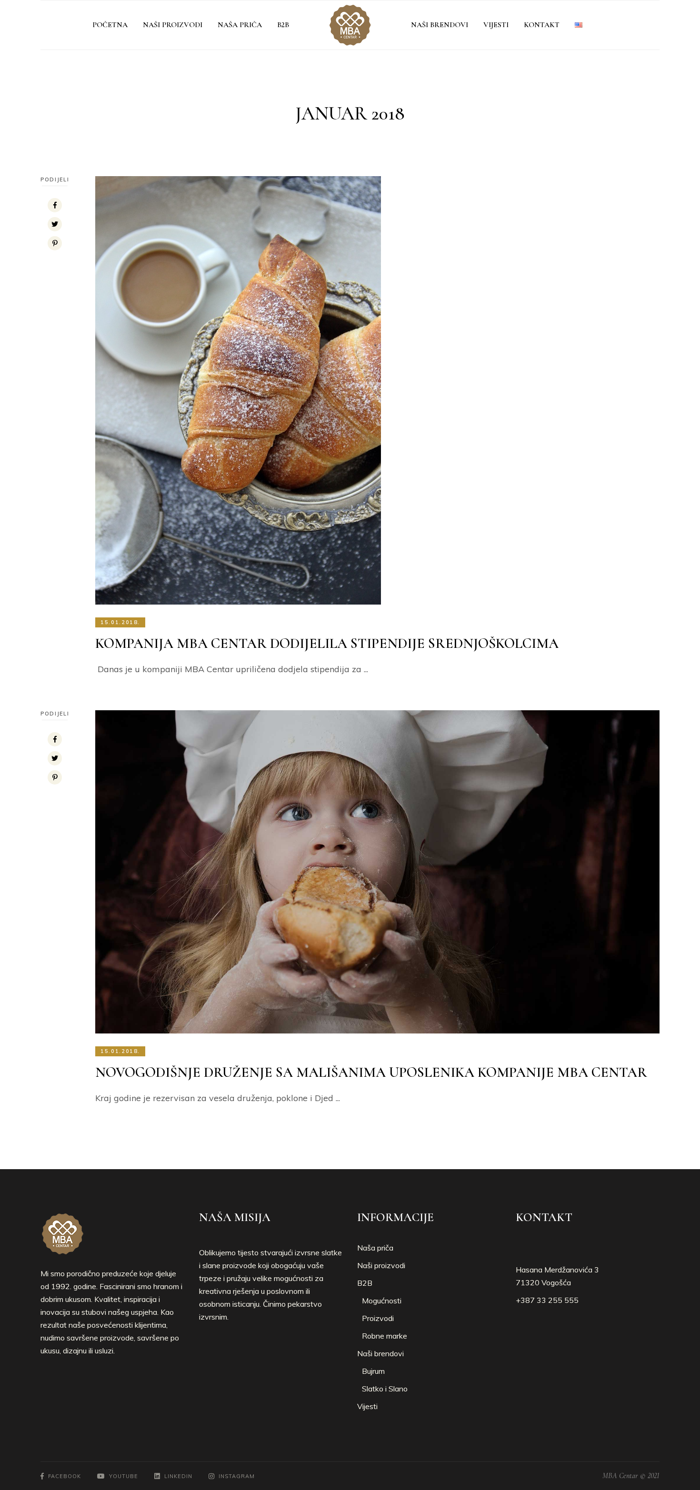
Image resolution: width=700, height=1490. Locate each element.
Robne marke (384, 1336)
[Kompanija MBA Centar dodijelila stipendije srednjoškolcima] (238, 390)
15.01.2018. (120, 622)
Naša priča (375, 1247)
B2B (364, 1283)
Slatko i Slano (385, 1388)
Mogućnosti (381, 1300)
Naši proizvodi (381, 1265)
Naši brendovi (380, 1353)
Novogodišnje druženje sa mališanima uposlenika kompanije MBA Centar (371, 1072)
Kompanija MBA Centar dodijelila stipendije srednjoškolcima (327, 643)
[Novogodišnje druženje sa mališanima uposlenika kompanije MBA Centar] (377, 871)
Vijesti (367, 1406)
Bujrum (373, 1371)
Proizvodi (378, 1318)
